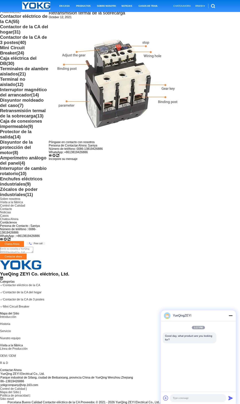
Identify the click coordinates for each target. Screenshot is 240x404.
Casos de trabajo (148, 6)
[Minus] (230, 315)
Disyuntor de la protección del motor (16, 147)
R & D (4, 362)
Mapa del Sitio (9, 392)
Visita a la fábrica (11, 202)
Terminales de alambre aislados (24, 71)
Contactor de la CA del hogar (22, 292)
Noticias (127, 6)
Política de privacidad (14, 395)
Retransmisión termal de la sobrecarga (23, 113)
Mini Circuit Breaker (12, 50)
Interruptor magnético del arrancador (23, 92)
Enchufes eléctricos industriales (21, 181)
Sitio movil (7, 398)
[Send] (231, 398)
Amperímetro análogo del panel (23, 160)
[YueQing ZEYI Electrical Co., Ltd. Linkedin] (1, 278)
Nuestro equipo (10, 338)
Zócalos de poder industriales (19, 192)
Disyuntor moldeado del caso (22, 103)
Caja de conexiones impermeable (21, 124)
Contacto (6, 209)
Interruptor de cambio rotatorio (23, 171)
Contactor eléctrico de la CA (21, 285)
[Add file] (165, 398)
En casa (64, 6)
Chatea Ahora (182, 6)
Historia (5, 324)
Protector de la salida (16, 134)
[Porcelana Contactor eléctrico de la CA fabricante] (36, 6)
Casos (4, 215)
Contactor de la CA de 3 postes (23, 40)
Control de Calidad (12, 205)
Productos (83, 6)
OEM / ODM (8, 355)
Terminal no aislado (12, 82)
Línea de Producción (14, 348)
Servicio (5, 331)
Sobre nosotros (106, 6)
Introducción (8, 316)
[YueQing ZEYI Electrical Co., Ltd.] (1, 239)
